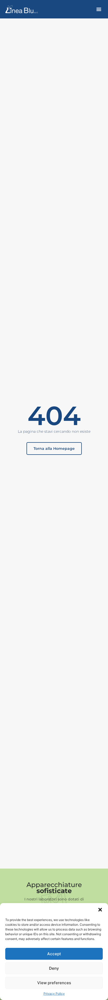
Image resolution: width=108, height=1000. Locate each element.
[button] (100, 909)
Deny (54, 968)
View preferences (54, 982)
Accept (54, 953)
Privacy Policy (54, 994)
